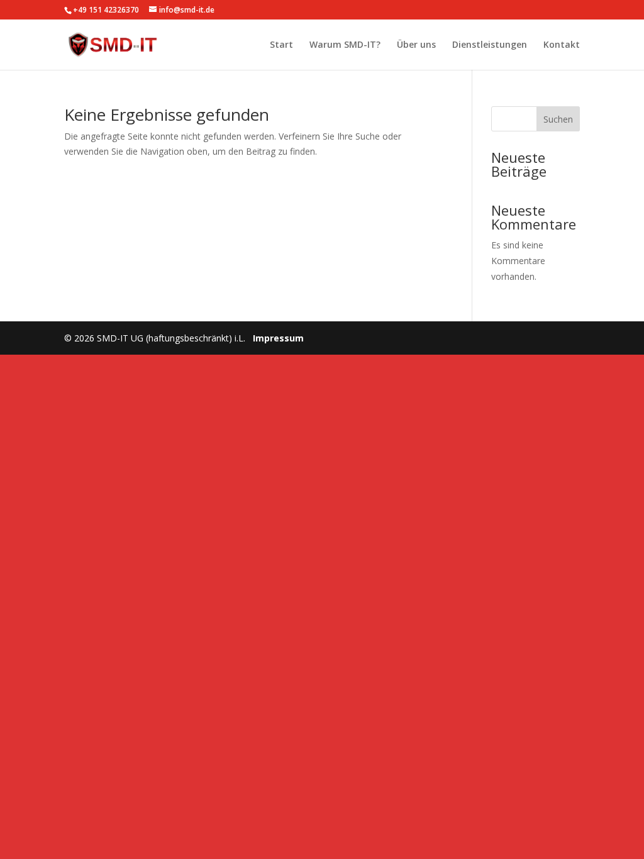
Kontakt (561, 45)
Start (281, 45)
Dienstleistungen (489, 45)
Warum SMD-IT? (344, 45)
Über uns (416, 45)
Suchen (558, 119)
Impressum (278, 338)
